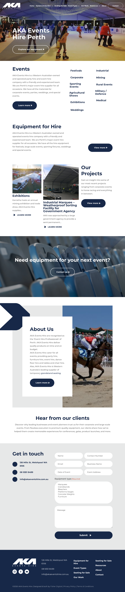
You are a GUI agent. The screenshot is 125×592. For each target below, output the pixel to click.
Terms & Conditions (85, 586)
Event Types (72, 6)
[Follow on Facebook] (20, 571)
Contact (116, 6)
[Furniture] (84, 496)
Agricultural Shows (77, 94)
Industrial (102, 70)
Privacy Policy (69, 586)
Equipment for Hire (43, 6)
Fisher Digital (56, 586)
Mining (100, 77)
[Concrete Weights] (84, 494)
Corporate (76, 77)
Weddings (77, 110)
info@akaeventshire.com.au (34, 479)
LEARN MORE (24, 215)
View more (99, 148)
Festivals (76, 70)
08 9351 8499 (26, 472)
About (104, 6)
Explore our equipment (30, 49)
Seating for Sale (61, 6)
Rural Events (104, 84)
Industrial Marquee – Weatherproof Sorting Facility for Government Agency (60, 207)
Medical (101, 100)
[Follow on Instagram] (14, 571)
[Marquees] (84, 484)
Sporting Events (75, 85)
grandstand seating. (51, 373)
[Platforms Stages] (84, 492)
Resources (94, 6)
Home (32, 6)
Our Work (85, 6)
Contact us (62, 272)
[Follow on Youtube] (27, 571)
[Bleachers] (84, 489)
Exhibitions (77, 102)
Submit (83, 535)
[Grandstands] (84, 487)
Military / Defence (101, 92)
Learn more (24, 105)
